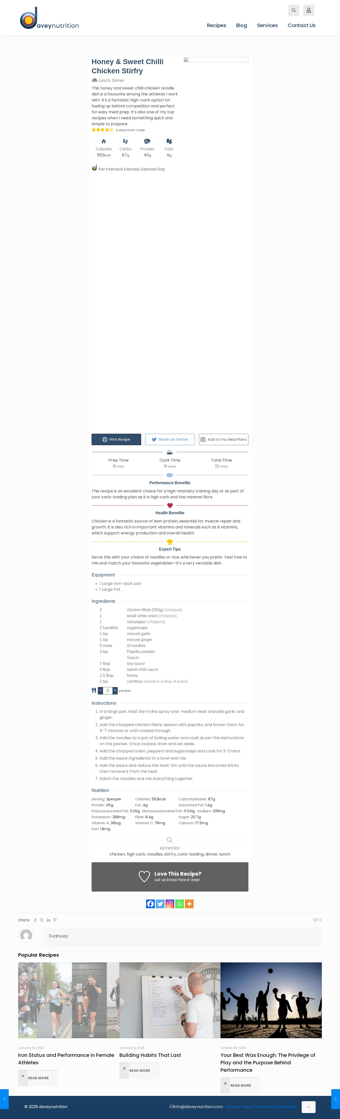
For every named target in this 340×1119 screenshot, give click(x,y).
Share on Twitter (173, 439)
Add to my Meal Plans (227, 439)
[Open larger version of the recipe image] (216, 243)
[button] (94, 130)
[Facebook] (150, 904)
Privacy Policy (239, 1107)
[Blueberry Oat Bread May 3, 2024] (4, 1099)
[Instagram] (170, 904)
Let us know (166, 880)
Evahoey (58, 936)
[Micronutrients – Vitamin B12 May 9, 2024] (335, 1099)
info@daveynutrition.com (198, 1107)
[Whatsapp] (179, 904)
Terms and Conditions (275, 1107)
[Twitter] (160, 904)
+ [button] (115, 690)
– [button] (100, 690)
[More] (189, 904)
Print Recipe (119, 439)
